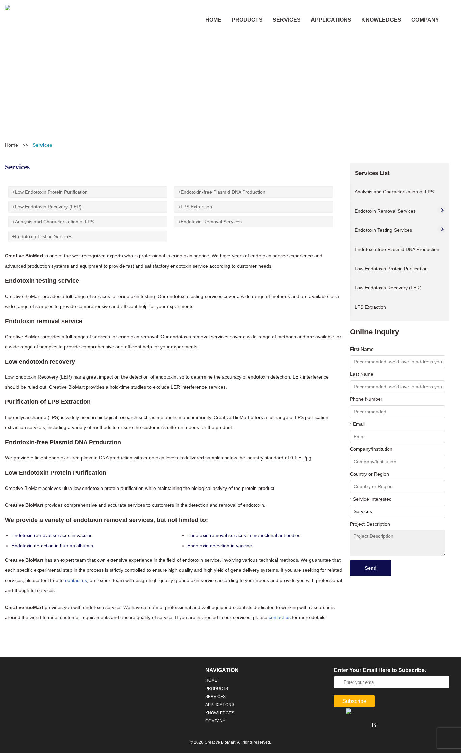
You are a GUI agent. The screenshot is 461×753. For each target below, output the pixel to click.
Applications (331, 20)
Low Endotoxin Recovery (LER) (48, 207)
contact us (76, 580)
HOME (213, 20)
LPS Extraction (196, 207)
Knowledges (381, 20)
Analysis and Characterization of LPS (54, 221)
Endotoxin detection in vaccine (219, 545)
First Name (362, 349)
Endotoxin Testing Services (43, 236)
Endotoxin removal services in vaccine (52, 535)
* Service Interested (371, 499)
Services (287, 20)
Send (371, 568)
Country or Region (369, 474)
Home (11, 145)
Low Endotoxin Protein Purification (51, 192)
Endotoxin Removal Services (211, 221)
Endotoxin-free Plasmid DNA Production (223, 192)
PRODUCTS (247, 20)
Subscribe (354, 701)
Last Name (361, 374)
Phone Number (366, 399)
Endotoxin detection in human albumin (52, 545)
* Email (357, 424)
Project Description (370, 524)
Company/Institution (371, 449)
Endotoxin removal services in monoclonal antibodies (243, 535)
